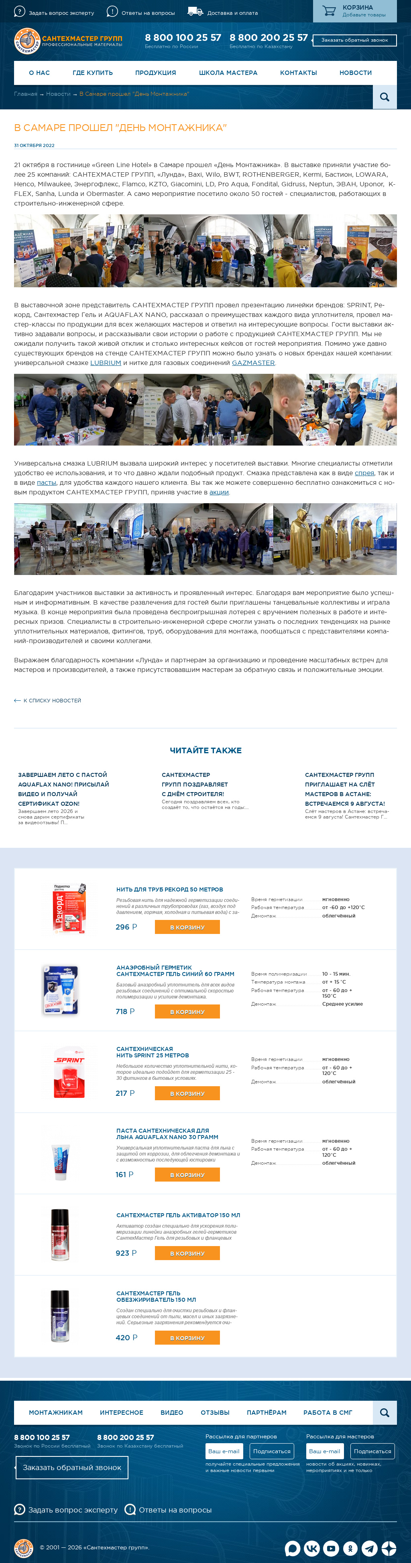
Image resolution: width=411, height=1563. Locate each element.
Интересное (121, 1412)
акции (219, 492)
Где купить (93, 72)
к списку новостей (52, 701)
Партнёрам (267, 1412)
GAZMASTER (253, 362)
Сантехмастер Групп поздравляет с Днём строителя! (195, 784)
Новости (356, 72)
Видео (172, 1412)
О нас (39, 72)
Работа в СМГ (327, 1412)
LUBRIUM (105, 362)
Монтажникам (56, 1412)
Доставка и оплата (233, 13)
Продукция (155, 72)
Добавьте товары (364, 15)
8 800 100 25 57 (183, 37)
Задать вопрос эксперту (61, 13)
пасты (46, 482)
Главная (25, 94)
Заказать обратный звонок (354, 40)
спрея (364, 472)
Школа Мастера (228, 72)
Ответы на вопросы (148, 13)
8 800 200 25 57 (269, 37)
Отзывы (215, 1412)
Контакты (298, 72)
